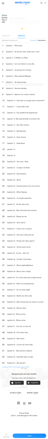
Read (29, 436)
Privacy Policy (24, 413)
